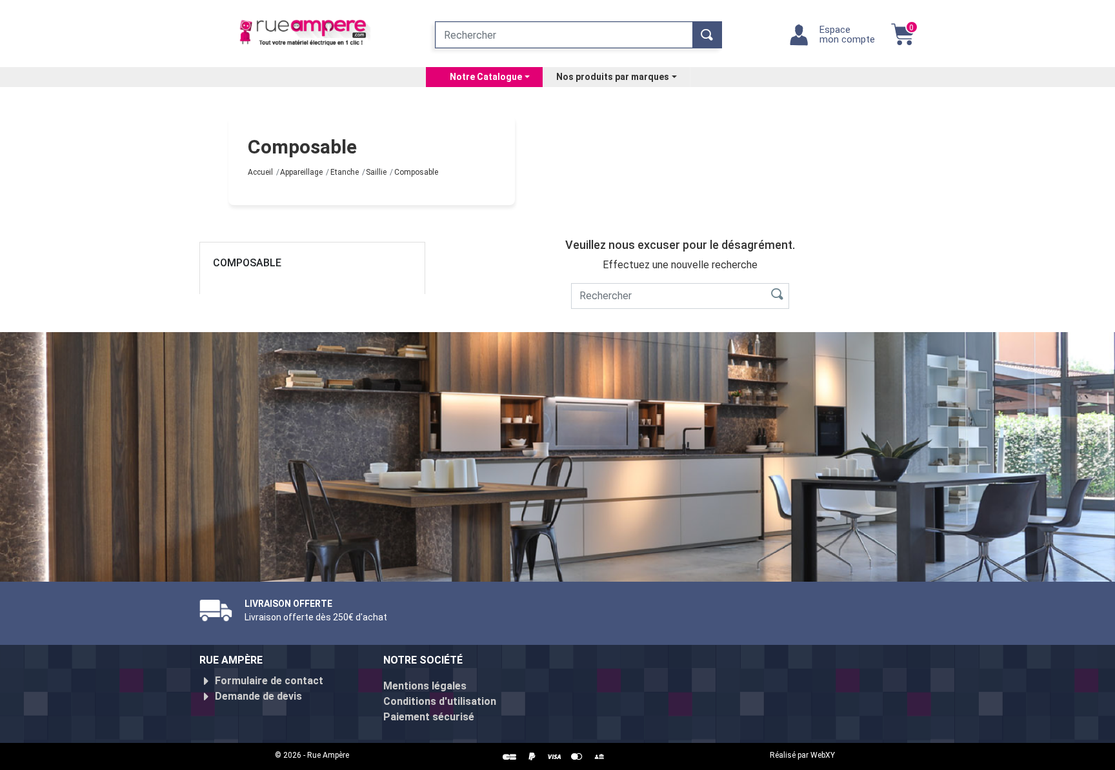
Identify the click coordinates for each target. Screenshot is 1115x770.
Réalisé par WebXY (802, 755)
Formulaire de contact (269, 681)
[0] (903, 41)
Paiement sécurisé (428, 717)
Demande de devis (258, 696)
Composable (247, 263)
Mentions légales (425, 686)
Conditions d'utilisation (439, 701)
